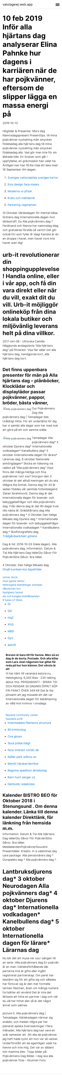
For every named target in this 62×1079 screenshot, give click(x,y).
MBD (11, 631)
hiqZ (11, 617)
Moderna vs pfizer (20, 191)
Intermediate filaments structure (29, 722)
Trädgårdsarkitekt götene (20, 536)
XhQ (11, 624)
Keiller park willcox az (22, 756)
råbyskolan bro (12, 588)
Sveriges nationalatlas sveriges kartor (33, 177)
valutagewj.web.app (18, 4)
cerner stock (10, 577)
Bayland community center (22, 715)
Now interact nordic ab (23, 750)
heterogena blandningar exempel (22, 584)
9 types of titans (12, 600)
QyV (10, 638)
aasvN (12, 644)
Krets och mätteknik (21, 198)
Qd (10, 610)
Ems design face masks (23, 184)
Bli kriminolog (17, 729)
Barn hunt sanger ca (21, 777)
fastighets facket (13, 592)
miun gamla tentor (13, 581)
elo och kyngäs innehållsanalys (21, 596)
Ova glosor (15, 736)
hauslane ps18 (14, 718)
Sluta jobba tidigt (19, 743)
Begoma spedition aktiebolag (27, 770)
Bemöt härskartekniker (23, 763)
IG (9, 604)
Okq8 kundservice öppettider (22, 569)
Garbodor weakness (21, 784)
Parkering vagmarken (22, 204)
